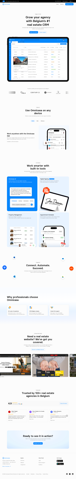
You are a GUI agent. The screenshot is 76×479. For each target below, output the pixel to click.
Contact (27, 474)
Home (57, 4)
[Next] (67, 416)
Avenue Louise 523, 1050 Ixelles (8, 460)
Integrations (23, 464)
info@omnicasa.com (6, 463)
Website (62, 4)
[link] (6, 4)
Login (40, 460)
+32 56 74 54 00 (5, 462)
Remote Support (42, 462)
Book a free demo (5, 466)
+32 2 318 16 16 (58, 1)
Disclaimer (33, 474)
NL (16, 1)
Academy (40, 464)
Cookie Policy (45, 474)
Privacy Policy (39, 474)
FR (18, 1)
